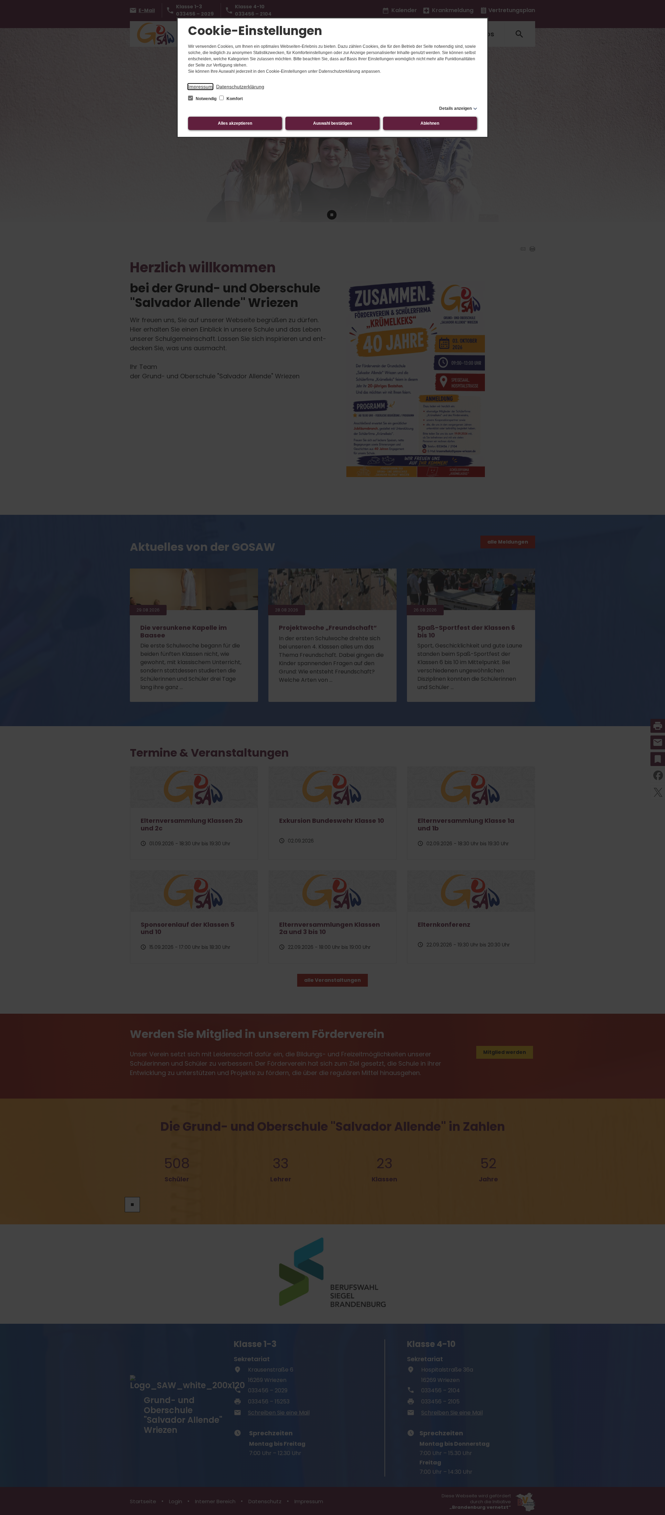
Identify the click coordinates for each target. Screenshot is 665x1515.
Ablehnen (429, 123)
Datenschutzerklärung (240, 86)
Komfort (234, 98)
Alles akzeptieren (235, 123)
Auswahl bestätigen (332, 123)
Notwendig (206, 98)
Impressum (200, 86)
